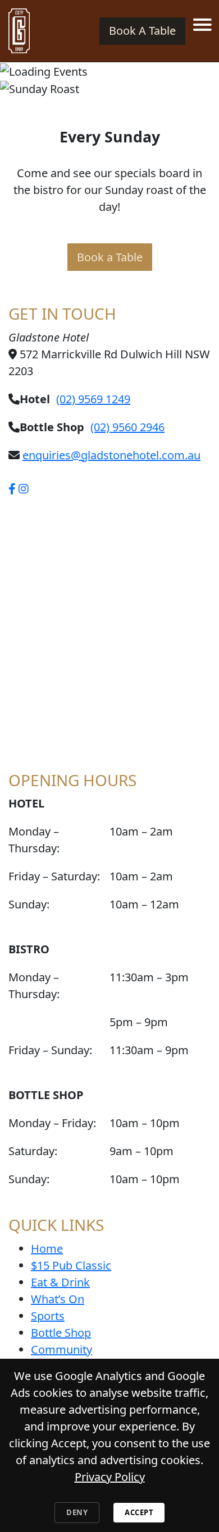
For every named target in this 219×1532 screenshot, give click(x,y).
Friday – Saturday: (54, 876)
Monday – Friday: (52, 1122)
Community (61, 1349)
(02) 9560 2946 (127, 427)
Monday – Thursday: (34, 840)
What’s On (57, 1299)
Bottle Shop (61, 1332)
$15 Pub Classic (71, 1265)
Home (47, 1248)
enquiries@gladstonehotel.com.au (111, 455)
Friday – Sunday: (50, 1050)
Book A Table (142, 30)
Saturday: (32, 1151)
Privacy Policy (110, 1476)
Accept (139, 1512)
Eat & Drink (60, 1282)
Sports (48, 1315)
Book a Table (110, 257)
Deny (77, 1512)
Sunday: (28, 904)
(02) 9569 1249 (93, 399)
